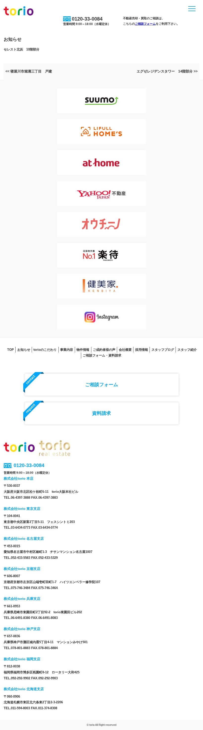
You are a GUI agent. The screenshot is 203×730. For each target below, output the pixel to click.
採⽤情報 (141, 350)
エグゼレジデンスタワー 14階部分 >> (167, 71)
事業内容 (66, 350)
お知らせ (23, 350)
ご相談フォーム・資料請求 (102, 355)
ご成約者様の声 (104, 350)
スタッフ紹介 (187, 350)
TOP (10, 350)
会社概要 (125, 350)
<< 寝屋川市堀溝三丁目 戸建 (28, 71)
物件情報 (82, 350)
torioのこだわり (45, 350)
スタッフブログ (163, 350)
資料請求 (101, 413)
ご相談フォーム (145, 23)
